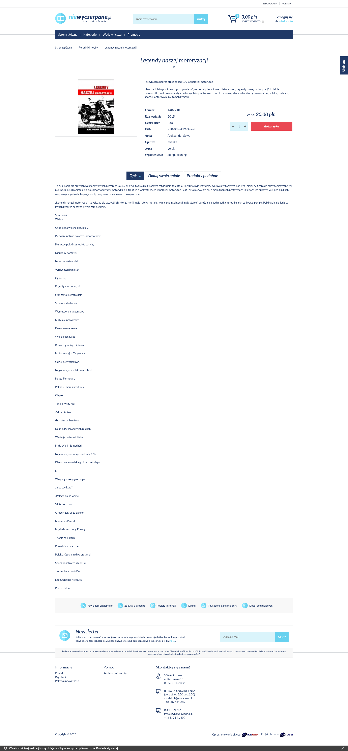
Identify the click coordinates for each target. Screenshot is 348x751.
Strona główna (67, 34)
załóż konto (286, 21)
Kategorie (90, 34)
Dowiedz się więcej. (107, 748)
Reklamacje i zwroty (115, 673)
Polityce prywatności (188, 654)
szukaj (201, 19)
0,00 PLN (249, 17)
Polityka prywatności (67, 681)
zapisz (282, 637)
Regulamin (270, 3)
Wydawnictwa (112, 34)
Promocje (134, 34)
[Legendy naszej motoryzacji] (96, 106)
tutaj (172, 640)
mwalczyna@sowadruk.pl (178, 713)
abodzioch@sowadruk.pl (178, 698)
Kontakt (287, 3)
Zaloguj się (285, 17)
